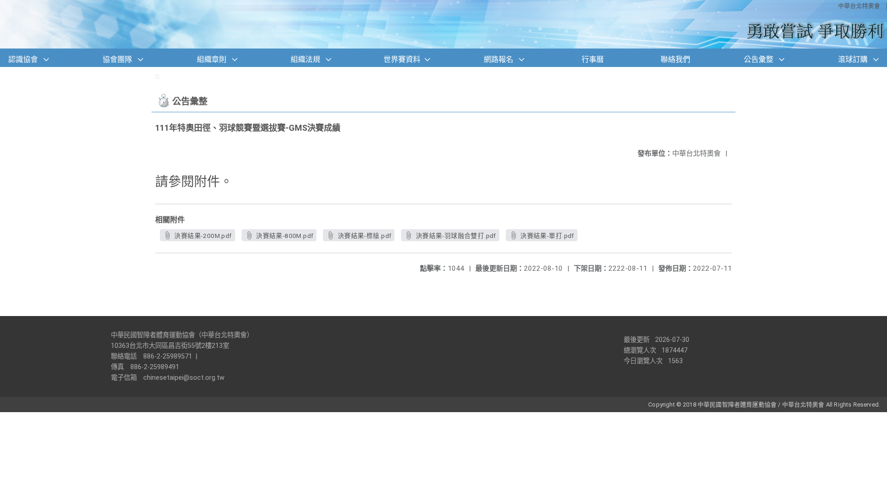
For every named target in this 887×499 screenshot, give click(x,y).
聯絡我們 (675, 59)
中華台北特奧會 (859, 5)
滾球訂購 (853, 59)
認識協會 (23, 59)
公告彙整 (758, 59)
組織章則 (211, 59)
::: (157, 76)
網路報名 (498, 59)
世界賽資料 (401, 59)
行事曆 (593, 59)
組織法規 (305, 59)
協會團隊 (117, 59)
